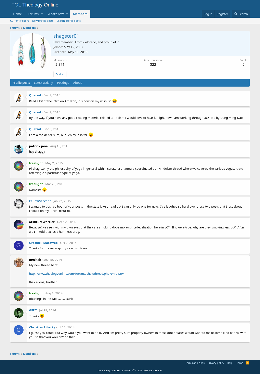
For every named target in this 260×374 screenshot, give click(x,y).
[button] (42, 14)
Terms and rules (195, 363)
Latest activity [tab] (43, 82)
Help (230, 363)
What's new (56, 14)
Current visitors (19, 21)
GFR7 (33, 310)
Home (17, 14)
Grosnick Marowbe (43, 243)
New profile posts (42, 21)
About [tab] (77, 82)
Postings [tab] (63, 82)
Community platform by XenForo (130, 370)
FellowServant (40, 201)
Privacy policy (216, 363)
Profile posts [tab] (21, 82)
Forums (33, 14)
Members (80, 14)
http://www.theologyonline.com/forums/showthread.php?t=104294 (77, 273)
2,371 (60, 64)
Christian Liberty (42, 327)
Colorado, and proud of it (101, 42)
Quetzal (35, 95)
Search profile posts (69, 21)
